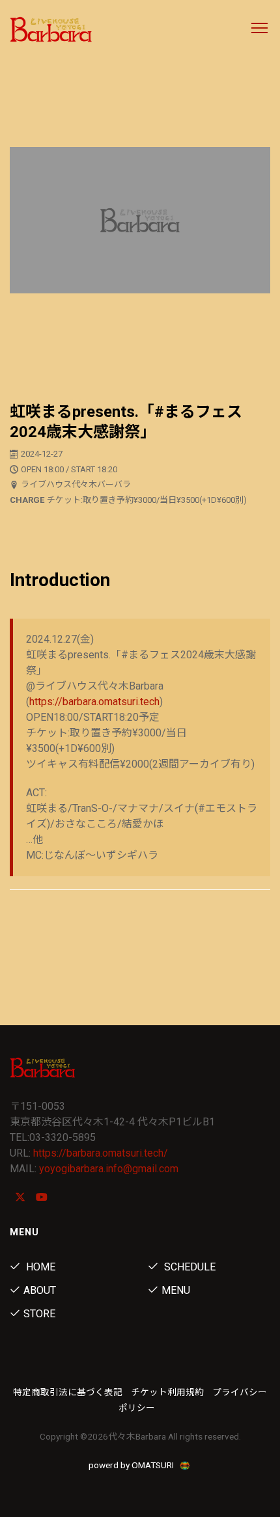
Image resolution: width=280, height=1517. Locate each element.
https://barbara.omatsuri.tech (94, 701)
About (39, 1290)
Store (39, 1314)
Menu (175, 1290)
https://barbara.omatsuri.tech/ (100, 1153)
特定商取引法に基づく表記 (67, 1392)
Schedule (188, 1267)
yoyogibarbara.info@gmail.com (108, 1168)
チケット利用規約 (167, 1392)
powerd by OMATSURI (132, 1465)
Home (39, 1267)
